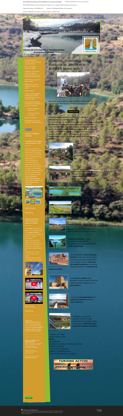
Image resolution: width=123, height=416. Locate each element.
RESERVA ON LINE (73, 111)
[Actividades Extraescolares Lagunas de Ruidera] (33, 201)
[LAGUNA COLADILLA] (60, 207)
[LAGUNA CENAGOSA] (57, 224)
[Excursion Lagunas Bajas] (73, 84)
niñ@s (73, 353)
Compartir (29, 129)
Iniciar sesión (99, 409)
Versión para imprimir (27, 409)
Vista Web (100, 411)
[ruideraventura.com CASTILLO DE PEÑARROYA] (59, 258)
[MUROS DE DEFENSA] (59, 301)
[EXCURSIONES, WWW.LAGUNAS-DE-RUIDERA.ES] (61, 151)
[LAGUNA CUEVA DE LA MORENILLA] (65, 191)
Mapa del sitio (35, 409)
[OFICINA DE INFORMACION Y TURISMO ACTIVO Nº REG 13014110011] (73, 364)
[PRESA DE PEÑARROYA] (60, 321)
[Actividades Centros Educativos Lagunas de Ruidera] (27, 201)
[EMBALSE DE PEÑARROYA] (57, 241)
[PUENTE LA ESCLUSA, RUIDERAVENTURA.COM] (60, 173)
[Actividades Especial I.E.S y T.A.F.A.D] (38, 201)
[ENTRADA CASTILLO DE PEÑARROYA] (58, 281)
